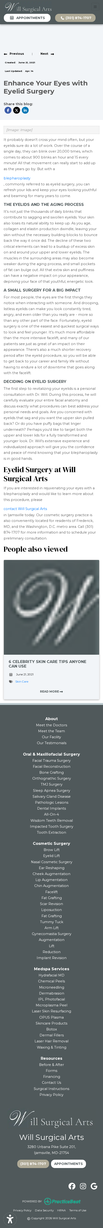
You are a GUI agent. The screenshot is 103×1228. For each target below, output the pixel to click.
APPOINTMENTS (68, 1164)
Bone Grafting (51, 772)
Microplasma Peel (51, 1005)
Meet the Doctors (51, 725)
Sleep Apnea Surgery (51, 790)
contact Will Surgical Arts (25, 509)
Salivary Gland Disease (52, 796)
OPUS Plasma (51, 1017)
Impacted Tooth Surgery (51, 826)
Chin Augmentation (51, 886)
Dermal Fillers (52, 1035)
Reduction (52, 952)
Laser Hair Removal (51, 1041)
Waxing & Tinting (51, 1047)
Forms (51, 1071)
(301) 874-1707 (78, 18)
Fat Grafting (51, 898)
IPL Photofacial (51, 999)
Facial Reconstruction (51, 766)
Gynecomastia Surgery (51, 934)
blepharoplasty (17, 178)
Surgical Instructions (51, 1089)
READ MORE (50, 691)
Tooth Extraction (51, 832)
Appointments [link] (29, 18)
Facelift (51, 892)
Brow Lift (52, 850)
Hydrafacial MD (51, 975)
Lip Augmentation (51, 880)
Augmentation (51, 940)
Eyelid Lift (51, 856)
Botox (51, 1029)
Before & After (51, 1065)
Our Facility (51, 737)
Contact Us (51, 1082)
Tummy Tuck (51, 922)
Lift (51, 946)
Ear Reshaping (51, 868)
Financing (51, 1076)
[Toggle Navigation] (95, 7)
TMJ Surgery (52, 784)
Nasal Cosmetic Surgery (51, 862)
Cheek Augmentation (51, 874)
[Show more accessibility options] (10, 1219)
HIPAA (61, 1210)
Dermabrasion (51, 993)
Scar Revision (51, 904)
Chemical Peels (51, 981)
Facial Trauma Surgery (51, 760)
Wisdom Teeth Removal (51, 820)
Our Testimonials (51, 743)
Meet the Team (51, 731)
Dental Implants (51, 808)
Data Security (44, 1210)
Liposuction (51, 910)
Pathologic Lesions (51, 802)
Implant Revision (52, 958)
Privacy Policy (51, 1095)
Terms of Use (77, 1210)
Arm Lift (52, 928)
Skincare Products (51, 1023)
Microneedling (51, 987)
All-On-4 (51, 814)
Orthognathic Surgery (51, 778)
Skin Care (21, 681)
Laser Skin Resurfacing (51, 1011)
